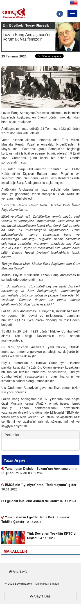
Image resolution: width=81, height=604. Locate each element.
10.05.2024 (35, 519)
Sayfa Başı (42, 596)
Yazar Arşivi (14, 460)
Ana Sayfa (19, 571)
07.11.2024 (40, 501)
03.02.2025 (39, 470)
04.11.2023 (51, 535)
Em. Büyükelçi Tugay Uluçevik (26, 25)
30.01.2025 (38, 486)
